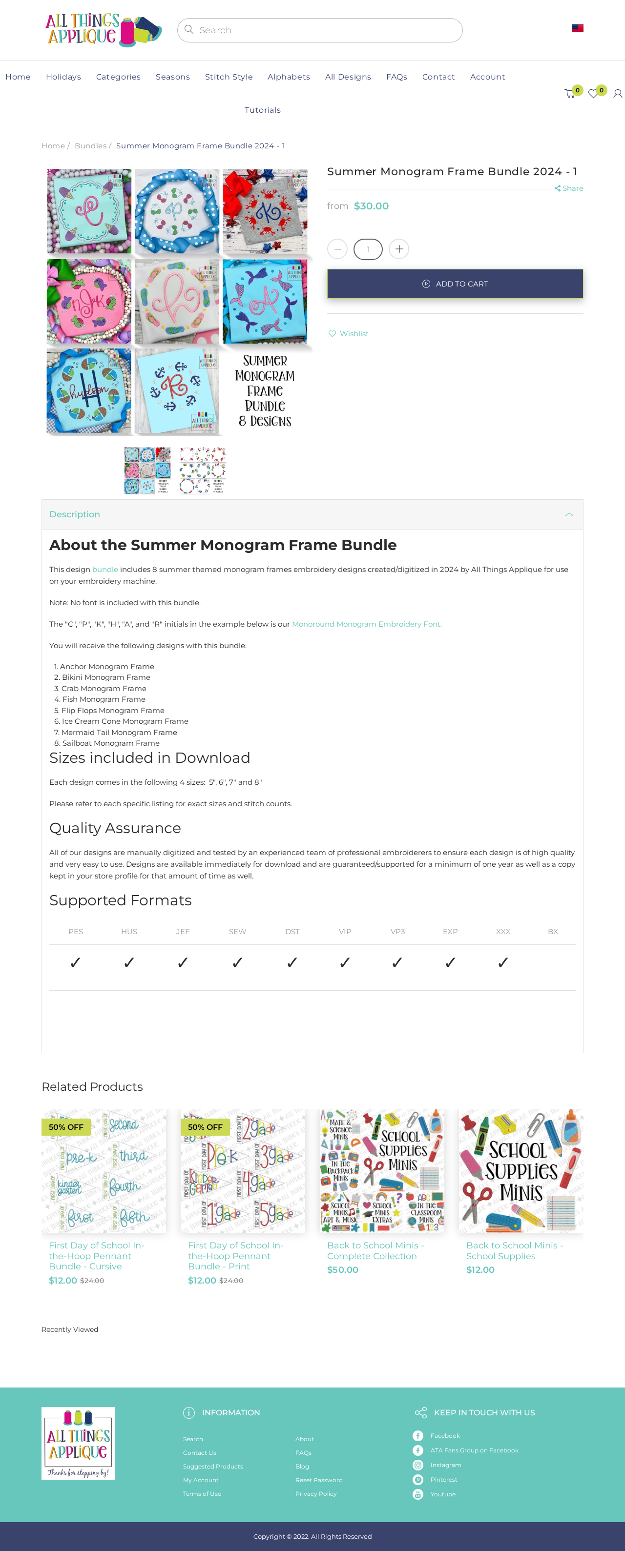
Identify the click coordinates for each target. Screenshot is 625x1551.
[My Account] (618, 94)
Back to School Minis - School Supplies (514, 1251)
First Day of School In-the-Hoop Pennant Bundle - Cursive (97, 1256)
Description (74, 514)
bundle (105, 569)
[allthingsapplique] (103, 29)
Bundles (90, 145)
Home (53, 145)
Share (572, 188)
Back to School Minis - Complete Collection (375, 1251)
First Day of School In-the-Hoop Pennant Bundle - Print (236, 1256)
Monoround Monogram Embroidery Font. (368, 624)
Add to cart (462, 283)
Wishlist (354, 333)
